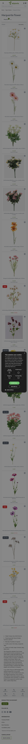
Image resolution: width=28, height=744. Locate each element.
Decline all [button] (14, 386)
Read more (12, 366)
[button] (9, 390)
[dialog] (14, 372)
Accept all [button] (14, 383)
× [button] (24, 353)
